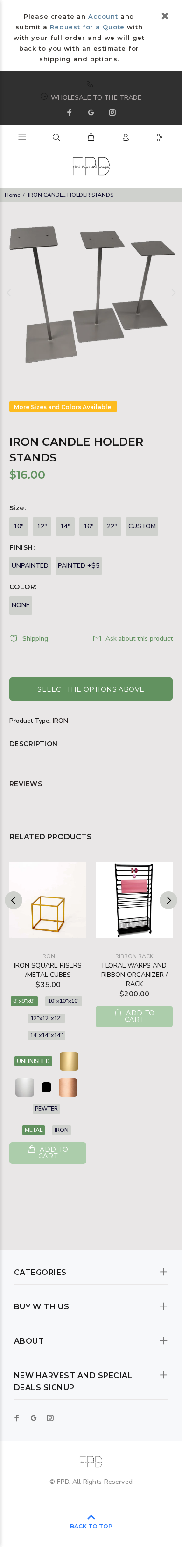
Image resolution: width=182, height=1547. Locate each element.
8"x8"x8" (24, 1001)
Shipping (35, 638)
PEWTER (46, 1108)
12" (42, 526)
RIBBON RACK (134, 956)
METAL (33, 1130)
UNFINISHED (33, 1061)
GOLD (69, 1061)
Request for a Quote (87, 27)
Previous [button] (9, 292)
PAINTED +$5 (78, 565)
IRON (60, 720)
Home (12, 195)
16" (89, 526)
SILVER (24, 1087)
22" (112, 526)
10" (19, 526)
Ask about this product (139, 638)
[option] (91, 292)
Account (103, 16)
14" (65, 526)
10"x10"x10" (64, 1001)
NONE (21, 605)
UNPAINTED (30, 565)
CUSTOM (142, 526)
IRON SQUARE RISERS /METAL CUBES (48, 970)
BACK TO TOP (91, 1526)
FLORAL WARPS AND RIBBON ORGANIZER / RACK (134, 974)
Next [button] (173, 292)
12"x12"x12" (46, 1018)
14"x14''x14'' (46, 1035)
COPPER (68, 1087)
